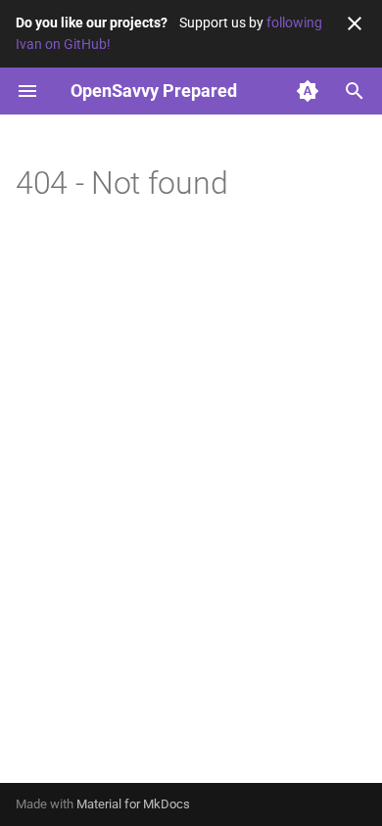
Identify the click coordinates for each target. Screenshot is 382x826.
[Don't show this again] (354, 23)
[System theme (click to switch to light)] (307, 91)
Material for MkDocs (133, 804)
